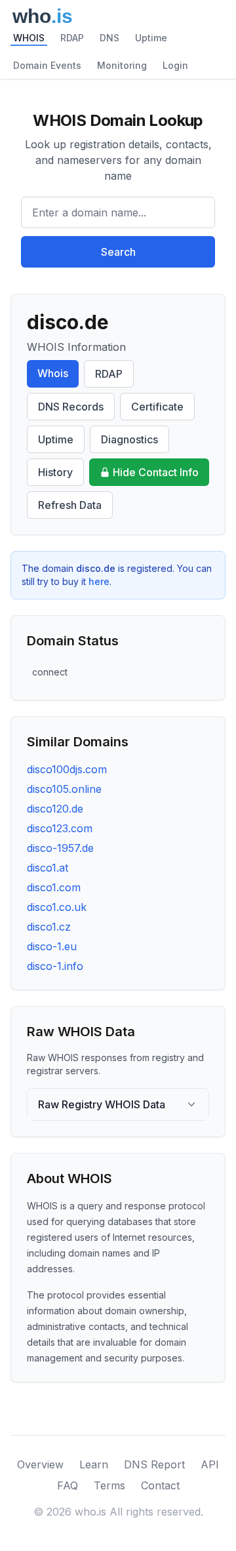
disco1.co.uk (57, 907)
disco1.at (47, 867)
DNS (109, 37)
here (98, 581)
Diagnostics (129, 439)
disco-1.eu (52, 946)
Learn (93, 1464)
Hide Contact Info (156, 472)
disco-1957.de (60, 848)
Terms (109, 1485)
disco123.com (59, 828)
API (210, 1464)
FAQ (67, 1485)
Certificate (157, 406)
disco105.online (64, 789)
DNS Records (71, 406)
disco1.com (54, 887)
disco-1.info (55, 966)
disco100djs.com (67, 769)
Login (175, 65)
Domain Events (47, 65)
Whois (52, 373)
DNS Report (154, 1464)
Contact (160, 1485)
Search (118, 251)
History (55, 472)
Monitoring (122, 65)
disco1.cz (49, 926)
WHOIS (29, 37)
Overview (40, 1464)
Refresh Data (70, 505)
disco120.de (55, 808)
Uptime (151, 37)
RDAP (72, 37)
